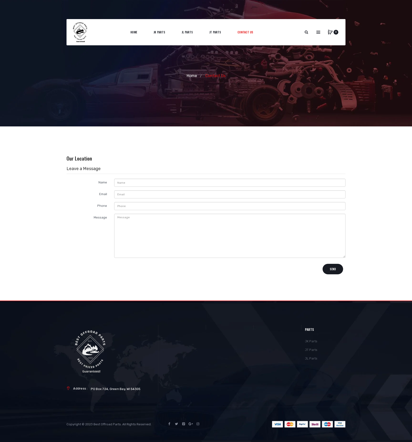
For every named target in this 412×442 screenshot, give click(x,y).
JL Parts (311, 358)
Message (100, 217)
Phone (102, 206)
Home (192, 75)
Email (103, 194)
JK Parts (311, 341)
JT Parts (311, 350)
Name (102, 182)
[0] (330, 32)
